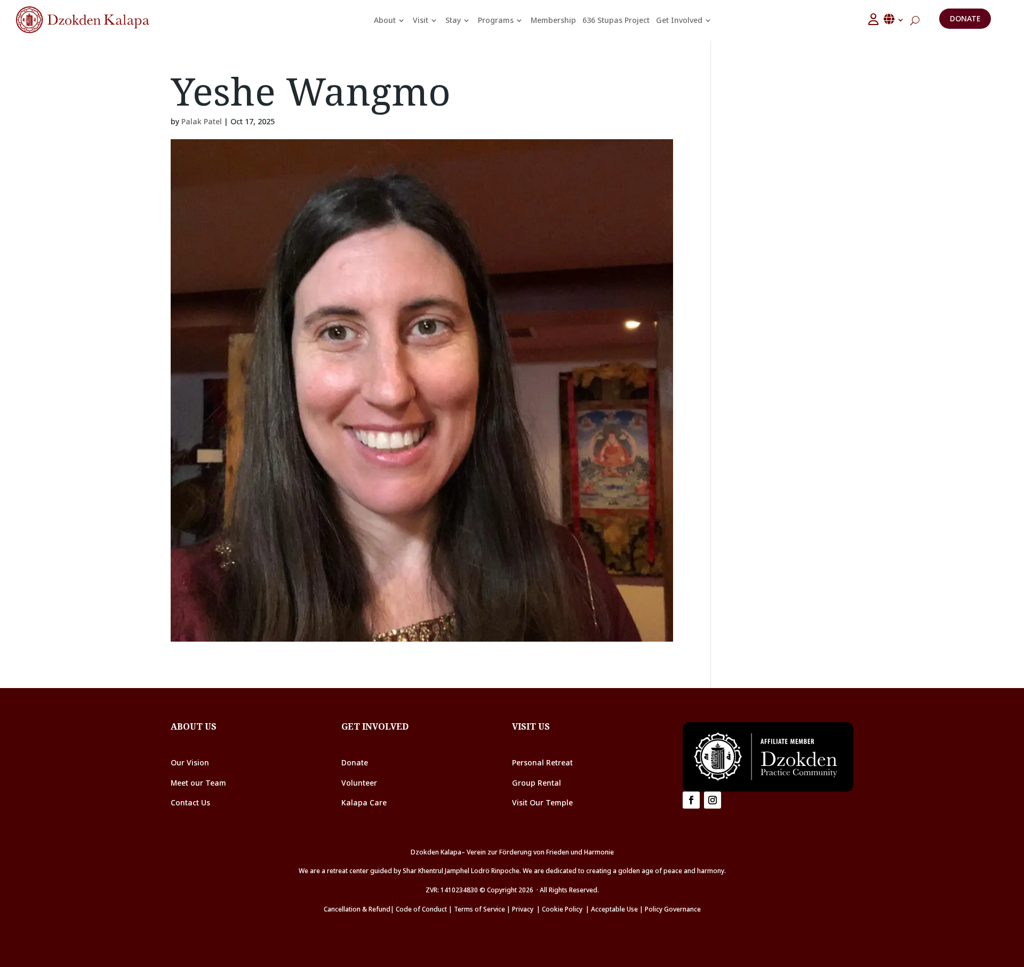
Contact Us (190, 802)
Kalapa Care (364, 802)
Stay (453, 20)
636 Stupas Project (616, 20)
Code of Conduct (421, 909)
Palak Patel (201, 121)
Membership (553, 20)
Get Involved (679, 20)
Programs (496, 20)
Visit (420, 20)
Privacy (522, 909)
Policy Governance (673, 909)
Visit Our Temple (543, 802)
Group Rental (536, 783)
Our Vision (190, 762)
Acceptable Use (614, 909)
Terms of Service (479, 909)
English (894, 19)
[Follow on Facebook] (691, 800)
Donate (965, 18)
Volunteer (359, 783)
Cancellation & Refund (357, 909)
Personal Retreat (542, 762)
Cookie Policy (564, 909)
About (385, 20)
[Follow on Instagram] (712, 800)
